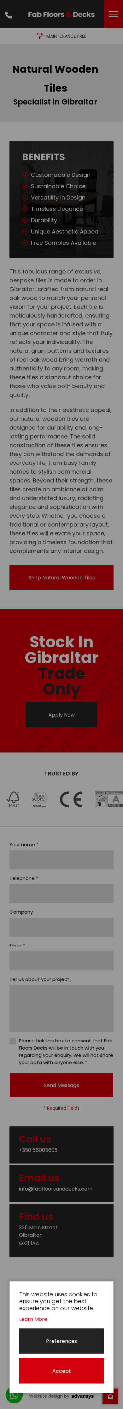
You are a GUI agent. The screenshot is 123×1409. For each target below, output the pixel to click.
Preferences (61, 1341)
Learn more (33, 1319)
